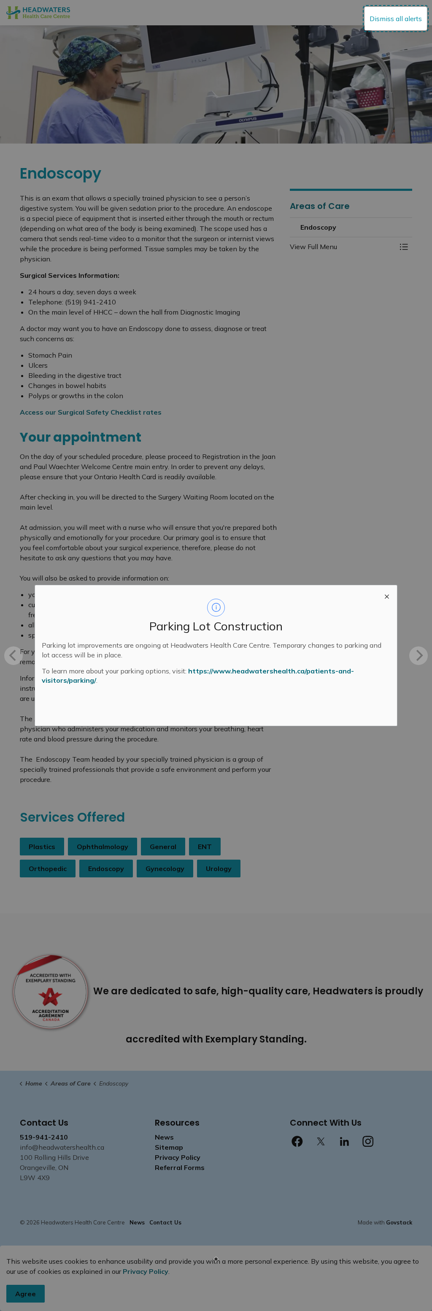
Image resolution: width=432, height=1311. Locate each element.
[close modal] (387, 595)
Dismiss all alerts (396, 18)
